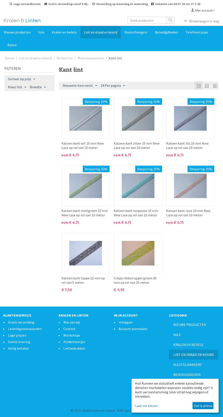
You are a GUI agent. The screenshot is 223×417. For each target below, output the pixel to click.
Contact (69, 329)
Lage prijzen (17, 335)
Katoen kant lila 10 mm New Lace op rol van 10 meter (187, 145)
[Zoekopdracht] (170, 20)
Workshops (71, 335)
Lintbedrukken (74, 348)
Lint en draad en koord (100, 32)
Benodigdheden (166, 32)
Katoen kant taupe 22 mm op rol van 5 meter (83, 280)
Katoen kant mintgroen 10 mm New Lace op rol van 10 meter (84, 212)
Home (9, 58)
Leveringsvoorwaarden (25, 329)
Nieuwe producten (17, 32)
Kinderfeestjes (74, 342)
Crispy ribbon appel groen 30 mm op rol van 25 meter (135, 280)
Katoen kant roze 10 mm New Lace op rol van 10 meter (188, 212)
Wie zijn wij (71, 322)
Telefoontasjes (197, 32)
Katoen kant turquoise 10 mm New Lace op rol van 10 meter (136, 212)
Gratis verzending (21, 322)
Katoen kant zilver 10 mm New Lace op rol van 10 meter (136, 145)
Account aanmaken (133, 329)
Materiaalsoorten (91, 58)
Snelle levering (19, 342)
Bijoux (12, 45)
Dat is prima (203, 406)
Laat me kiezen (146, 406)
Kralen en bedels (64, 32)
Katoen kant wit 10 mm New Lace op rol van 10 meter (82, 145)
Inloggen (125, 322)
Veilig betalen (18, 348)
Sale (41, 32)
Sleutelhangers (136, 32)
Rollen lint (65, 58)
